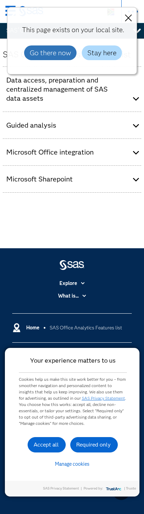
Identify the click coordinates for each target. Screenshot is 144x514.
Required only (93, 444)
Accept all (46, 444)
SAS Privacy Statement (103, 398)
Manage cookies (72, 464)
